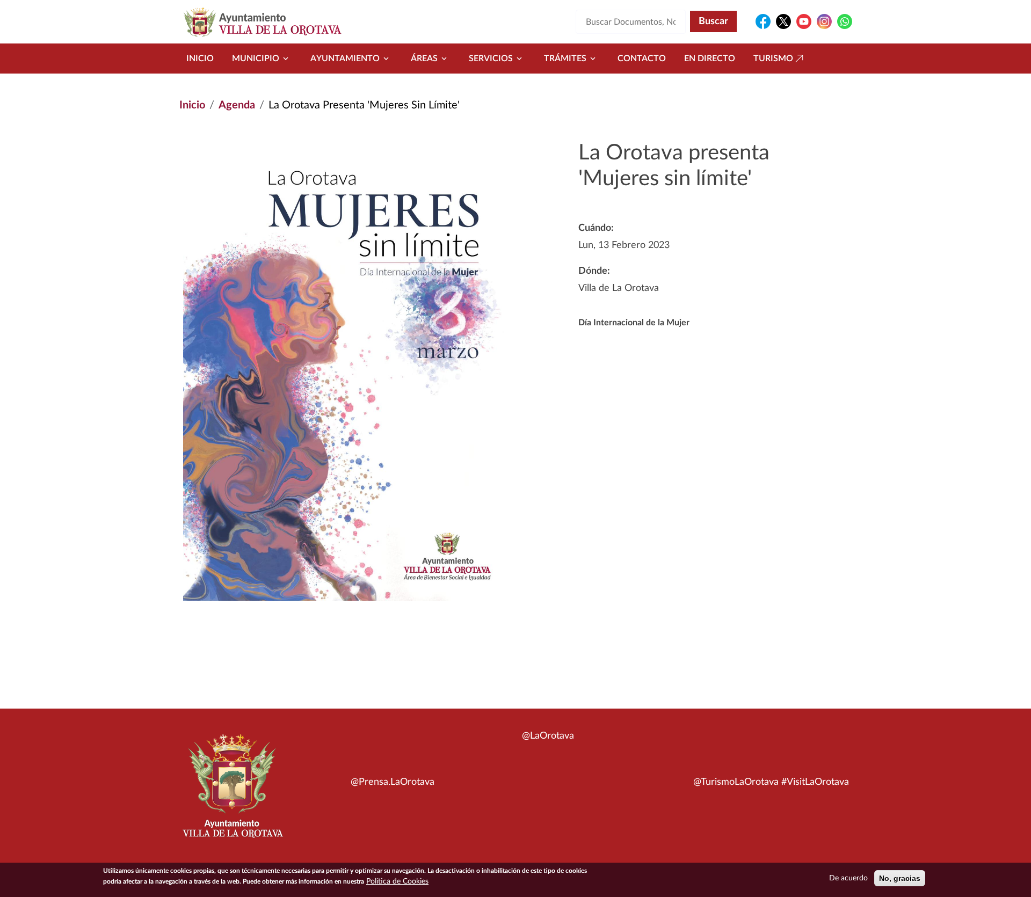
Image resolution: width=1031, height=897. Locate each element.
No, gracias (899, 878)
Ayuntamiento (345, 58)
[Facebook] (763, 21)
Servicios (491, 58)
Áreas (424, 58)
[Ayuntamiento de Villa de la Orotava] (232, 792)
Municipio (255, 58)
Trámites (565, 58)
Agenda (237, 105)
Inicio (200, 58)
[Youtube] (803, 21)
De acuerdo (848, 878)
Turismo (773, 58)
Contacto (642, 58)
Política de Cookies (397, 881)
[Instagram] (824, 21)
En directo (709, 58)
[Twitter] (783, 21)
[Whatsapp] (844, 21)
